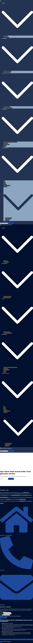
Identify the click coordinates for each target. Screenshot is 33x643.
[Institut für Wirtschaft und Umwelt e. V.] (6, 1)
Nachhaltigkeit (4, 497)
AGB (4, 406)
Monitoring (30, 495)
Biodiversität (15, 492)
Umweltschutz (22, 499)
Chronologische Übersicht (7, 71)
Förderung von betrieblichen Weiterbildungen (10, 367)
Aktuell (4, 146)
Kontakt (4, 183)
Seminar (8, 499)
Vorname (1, 612)
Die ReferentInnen (6, 37)
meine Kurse (5, 186)
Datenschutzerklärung (6, 106)
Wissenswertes (4, 334)
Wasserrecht (17, 501)
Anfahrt (4, 407)
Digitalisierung (26, 492)
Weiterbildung (22, 501)
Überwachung (29, 501)
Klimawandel (5, 495)
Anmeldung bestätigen (8, 443)
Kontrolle (8, 495)
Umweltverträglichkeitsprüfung (3, 501)
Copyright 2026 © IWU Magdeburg (5, 641)
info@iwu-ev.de (2, 604)
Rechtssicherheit (13, 497)
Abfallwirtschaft (6, 492)
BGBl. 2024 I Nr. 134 (5, 623)
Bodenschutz (18, 492)
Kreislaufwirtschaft (15, 495)
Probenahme (9, 497)
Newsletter (5, 145)
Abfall (0, 492)
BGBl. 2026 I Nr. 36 (5, 631)
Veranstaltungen (4, 38)
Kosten (10, 495)
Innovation (1, 495)
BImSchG (12, 492)
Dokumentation (2, 493)
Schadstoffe (1, 499)
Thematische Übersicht (6, 72)
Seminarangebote (8, 219)
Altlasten (10, 492)
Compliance (21, 492)
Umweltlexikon (5, 143)
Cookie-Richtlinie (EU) (6, 185)
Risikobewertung (27, 497)
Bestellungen (7, 220)
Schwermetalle (4, 499)
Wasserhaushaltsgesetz (13, 501)
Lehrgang (26, 495)
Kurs (23, 495)
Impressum (5, 184)
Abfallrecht (3, 492)
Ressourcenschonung (22, 497)
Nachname (1, 613)
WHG (26, 501)
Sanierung (30, 497)
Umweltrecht (16, 499)
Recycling (17, 497)
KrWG (21, 495)
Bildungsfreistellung (6, 144)
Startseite (3, 227)
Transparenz (12, 499)
